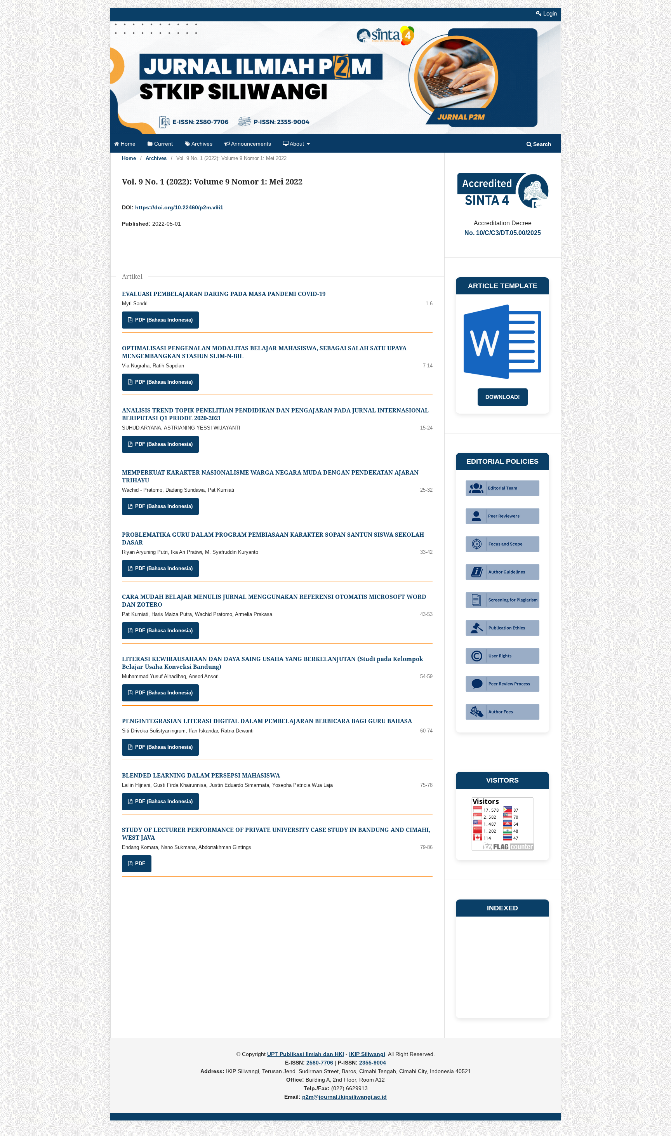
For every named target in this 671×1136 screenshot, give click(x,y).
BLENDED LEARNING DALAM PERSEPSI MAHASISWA (201, 775)
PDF (139, 863)
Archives (201, 144)
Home (127, 144)
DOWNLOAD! (502, 397)
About (297, 144)
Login (549, 13)
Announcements (250, 144)
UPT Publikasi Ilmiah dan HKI (305, 1054)
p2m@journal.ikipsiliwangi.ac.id (344, 1097)
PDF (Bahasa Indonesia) (163, 320)
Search (541, 144)
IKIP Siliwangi (367, 1054)
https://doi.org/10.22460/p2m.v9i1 (179, 207)
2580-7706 (319, 1062)
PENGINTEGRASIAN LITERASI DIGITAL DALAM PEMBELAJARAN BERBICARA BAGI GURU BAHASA (267, 721)
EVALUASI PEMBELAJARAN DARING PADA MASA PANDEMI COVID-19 (223, 293)
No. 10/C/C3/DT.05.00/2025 (502, 233)
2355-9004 (372, 1062)
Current (163, 144)
